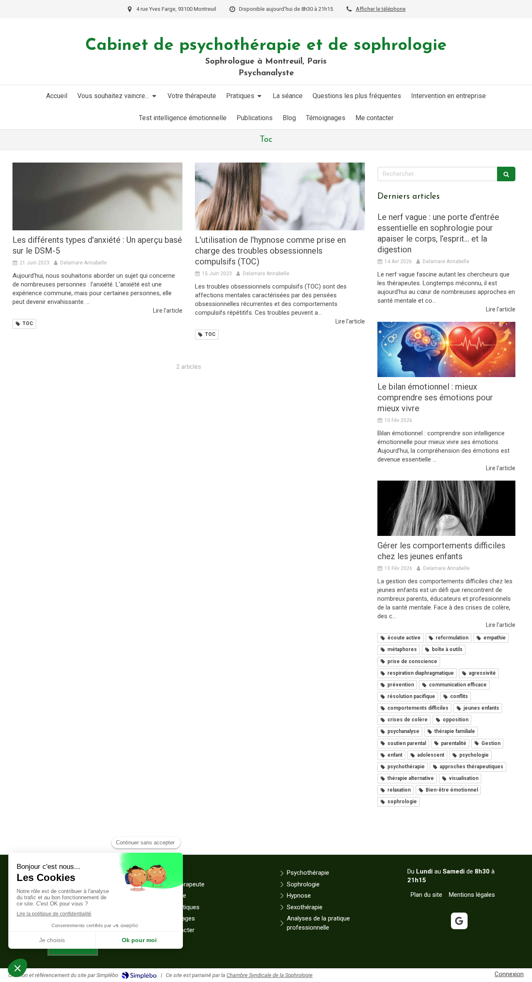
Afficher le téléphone (381, 9)
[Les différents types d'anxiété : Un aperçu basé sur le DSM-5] (97, 197)
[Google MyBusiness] (459, 921)
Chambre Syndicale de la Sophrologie (270, 975)
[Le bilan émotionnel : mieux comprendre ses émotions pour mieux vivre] (446, 349)
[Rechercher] (506, 174)
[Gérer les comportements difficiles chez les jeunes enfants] (446, 508)
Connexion (509, 974)
